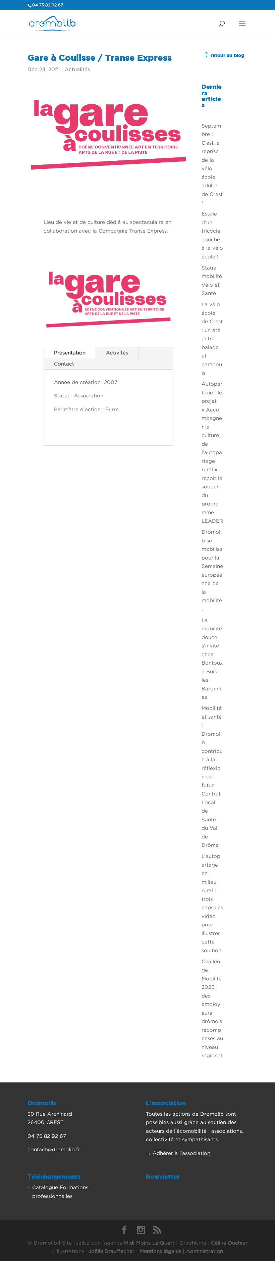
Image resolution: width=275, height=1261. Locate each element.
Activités (117, 352)
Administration (204, 1251)
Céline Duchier (229, 1242)
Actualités (77, 69)
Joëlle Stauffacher (111, 1251)
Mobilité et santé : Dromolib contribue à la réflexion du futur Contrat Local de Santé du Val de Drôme (212, 776)
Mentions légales (160, 1251)
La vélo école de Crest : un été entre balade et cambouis (212, 338)
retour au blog (227, 55)
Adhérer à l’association (181, 1153)
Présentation (70, 352)
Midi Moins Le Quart (149, 1242)
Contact (64, 363)
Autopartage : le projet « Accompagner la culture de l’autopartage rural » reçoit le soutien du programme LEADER (212, 452)
